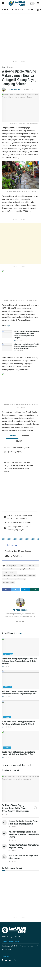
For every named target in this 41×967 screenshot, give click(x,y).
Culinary (7, 717)
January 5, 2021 (29, 89)
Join (9, 949)
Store (4, 949)
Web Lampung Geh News (10, 946)
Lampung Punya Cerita (25, 569)
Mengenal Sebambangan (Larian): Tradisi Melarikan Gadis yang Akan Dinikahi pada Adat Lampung (24, 834)
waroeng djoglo (8, 582)
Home (5, 10)
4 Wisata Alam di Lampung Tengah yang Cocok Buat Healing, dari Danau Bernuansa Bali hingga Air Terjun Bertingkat (19, 661)
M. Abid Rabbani (14, 89)
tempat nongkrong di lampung (14, 579)
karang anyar (12, 565)
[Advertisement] (20, 35)
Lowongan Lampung (29, 946)
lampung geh (32, 565)
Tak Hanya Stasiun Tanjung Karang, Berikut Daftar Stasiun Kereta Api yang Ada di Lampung (15, 808)
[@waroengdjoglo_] (13, 451)
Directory (18, 10)
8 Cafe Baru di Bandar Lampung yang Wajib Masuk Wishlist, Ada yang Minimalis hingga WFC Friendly (18, 723)
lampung (22, 565)
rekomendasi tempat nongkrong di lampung (19, 575)
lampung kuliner (9, 569)
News (30, 10)
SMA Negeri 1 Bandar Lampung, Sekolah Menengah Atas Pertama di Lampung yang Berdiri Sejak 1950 (26, 346)
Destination (8, 654)
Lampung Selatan (9, 572)
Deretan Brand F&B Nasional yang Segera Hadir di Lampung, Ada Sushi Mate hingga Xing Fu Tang (18, 753)
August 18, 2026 (19, 340)
